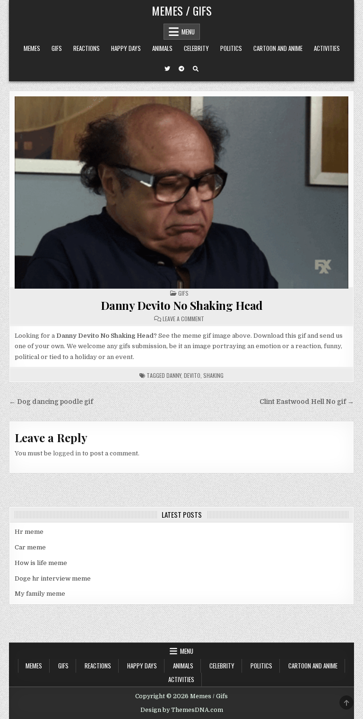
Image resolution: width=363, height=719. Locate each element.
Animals (162, 48)
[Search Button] (196, 69)
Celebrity (196, 48)
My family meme (40, 593)
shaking (213, 375)
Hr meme (29, 531)
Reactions (86, 48)
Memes (32, 48)
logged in (67, 453)
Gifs (57, 48)
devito (192, 375)
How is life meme (41, 562)
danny (173, 375)
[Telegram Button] (181, 69)
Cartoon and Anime (277, 48)
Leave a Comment (183, 319)
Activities (327, 48)
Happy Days (126, 48)
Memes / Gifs (182, 10)
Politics (231, 48)
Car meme (30, 547)
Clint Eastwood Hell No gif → (306, 401)
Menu (188, 31)
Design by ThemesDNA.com (181, 710)
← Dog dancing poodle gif (51, 401)
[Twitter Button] (167, 69)
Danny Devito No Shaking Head (182, 305)
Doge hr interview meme (53, 578)
